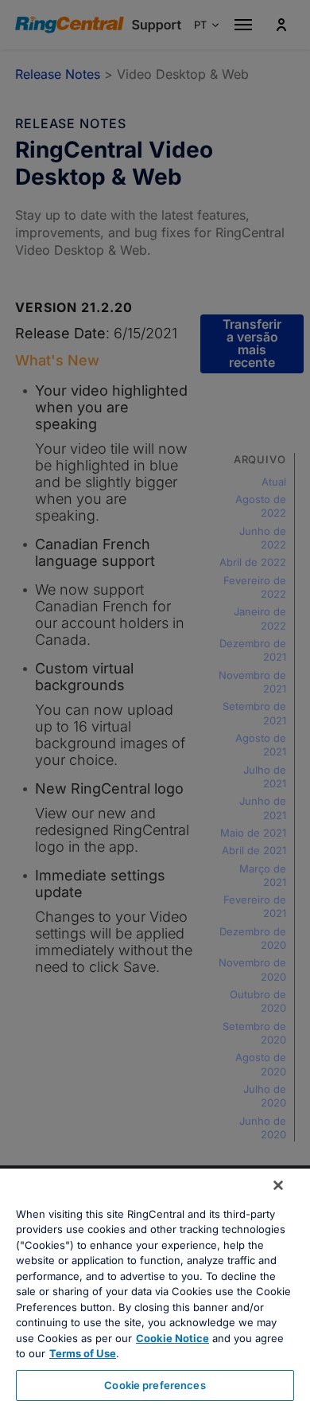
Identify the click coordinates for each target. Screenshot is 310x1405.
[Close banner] (278, 1185)
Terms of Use (82, 1353)
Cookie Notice (172, 1338)
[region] (155, 1287)
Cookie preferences (154, 1385)
